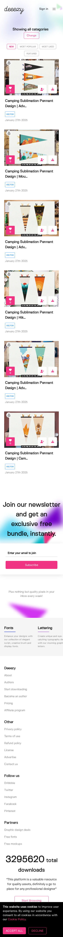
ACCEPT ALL (14, 930)
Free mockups (13, 844)
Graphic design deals (17, 830)
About (8, 675)
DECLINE (37, 930)
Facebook (10, 804)
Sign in (43, 9)
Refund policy (12, 743)
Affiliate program (14, 710)
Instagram (10, 797)
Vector (10, 114)
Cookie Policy (17, 919)
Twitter (8, 790)
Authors (9, 682)
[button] (54, 9)
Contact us (11, 764)
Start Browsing (31, 900)
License (9, 750)
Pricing (8, 703)
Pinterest (9, 811)
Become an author (15, 696)
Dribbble (9, 783)
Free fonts (10, 837)
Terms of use (12, 736)
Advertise (10, 757)
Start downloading (15, 689)
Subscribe (31, 565)
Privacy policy (12, 729)
